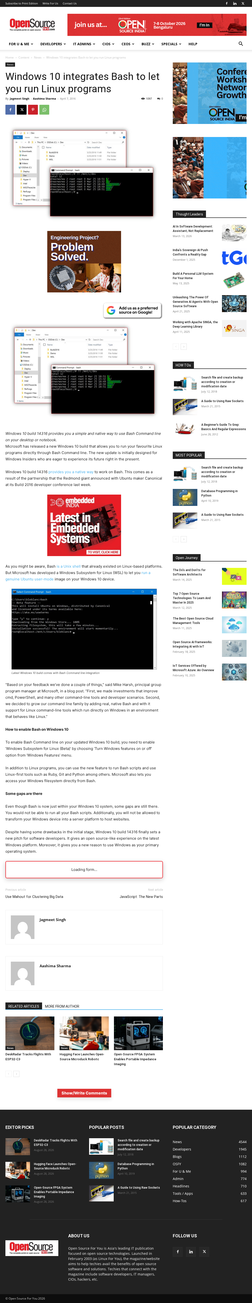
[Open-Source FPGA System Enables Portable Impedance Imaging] (138, 1033)
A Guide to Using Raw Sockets (222, 401)
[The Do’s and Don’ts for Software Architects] (234, 576)
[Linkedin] (234, 3)
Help (193, 44)
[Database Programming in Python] (185, 497)
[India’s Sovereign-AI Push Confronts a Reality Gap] (234, 256)
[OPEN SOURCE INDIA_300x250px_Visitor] (210, 197)
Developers (51, 44)
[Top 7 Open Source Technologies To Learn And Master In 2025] (234, 599)
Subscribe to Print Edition (21, 3)
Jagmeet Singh (19, 98)
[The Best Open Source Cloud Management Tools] (234, 624)
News (38, 57)
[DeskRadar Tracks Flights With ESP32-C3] (29, 1033)
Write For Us (50, 3)
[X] (243, 3)
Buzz (146, 44)
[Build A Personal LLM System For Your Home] (234, 280)
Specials (169, 44)
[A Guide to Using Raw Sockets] (185, 407)
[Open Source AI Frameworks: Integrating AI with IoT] (234, 648)
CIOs (106, 44)
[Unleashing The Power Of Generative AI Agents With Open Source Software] (234, 303)
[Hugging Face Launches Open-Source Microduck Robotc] (84, 1033)
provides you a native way (71, 472)
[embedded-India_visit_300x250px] (84, 560)
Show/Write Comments (84, 1093)
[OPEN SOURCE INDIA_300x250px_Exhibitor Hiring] (210, 123)
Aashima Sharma (44, 98)
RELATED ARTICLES (23, 1006)
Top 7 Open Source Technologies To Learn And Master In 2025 (192, 598)
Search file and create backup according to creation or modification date (222, 382)
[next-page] (16, 1074)
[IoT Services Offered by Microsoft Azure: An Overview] (234, 672)
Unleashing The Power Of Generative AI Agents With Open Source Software (195, 302)
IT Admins (82, 44)
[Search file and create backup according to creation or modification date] (185, 383)
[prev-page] (8, 1074)
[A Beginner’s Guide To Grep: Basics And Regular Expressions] (185, 429)
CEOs (126, 44)
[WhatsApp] (44, 110)
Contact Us (70, 3)
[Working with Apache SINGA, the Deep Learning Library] (234, 328)
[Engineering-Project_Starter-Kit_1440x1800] (84, 291)
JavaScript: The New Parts (141, 896)
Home (9, 57)
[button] (241, 44)
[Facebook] (226, 3)
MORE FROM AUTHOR (62, 1006)
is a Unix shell (69, 566)
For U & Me (19, 44)
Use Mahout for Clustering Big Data (34, 896)
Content (23, 57)
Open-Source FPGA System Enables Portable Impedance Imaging (135, 1059)
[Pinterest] (33, 110)
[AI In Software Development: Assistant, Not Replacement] (234, 232)
